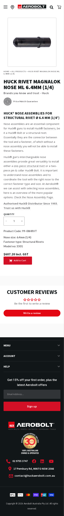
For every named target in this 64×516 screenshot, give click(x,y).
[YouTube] (52, 461)
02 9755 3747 (20, 461)
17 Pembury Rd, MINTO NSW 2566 (34, 468)
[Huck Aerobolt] (32, 7)
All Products (19, 71)
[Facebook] (35, 461)
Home (6, 71)
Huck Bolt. (32, 170)
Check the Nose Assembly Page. (34, 197)
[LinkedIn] (43, 461)
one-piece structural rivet (29, 166)
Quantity (9, 214)
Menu (7, 345)
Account (9, 356)
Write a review (32, 313)
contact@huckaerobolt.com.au (34, 476)
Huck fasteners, (45, 128)
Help (7, 366)
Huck (45, 93)
